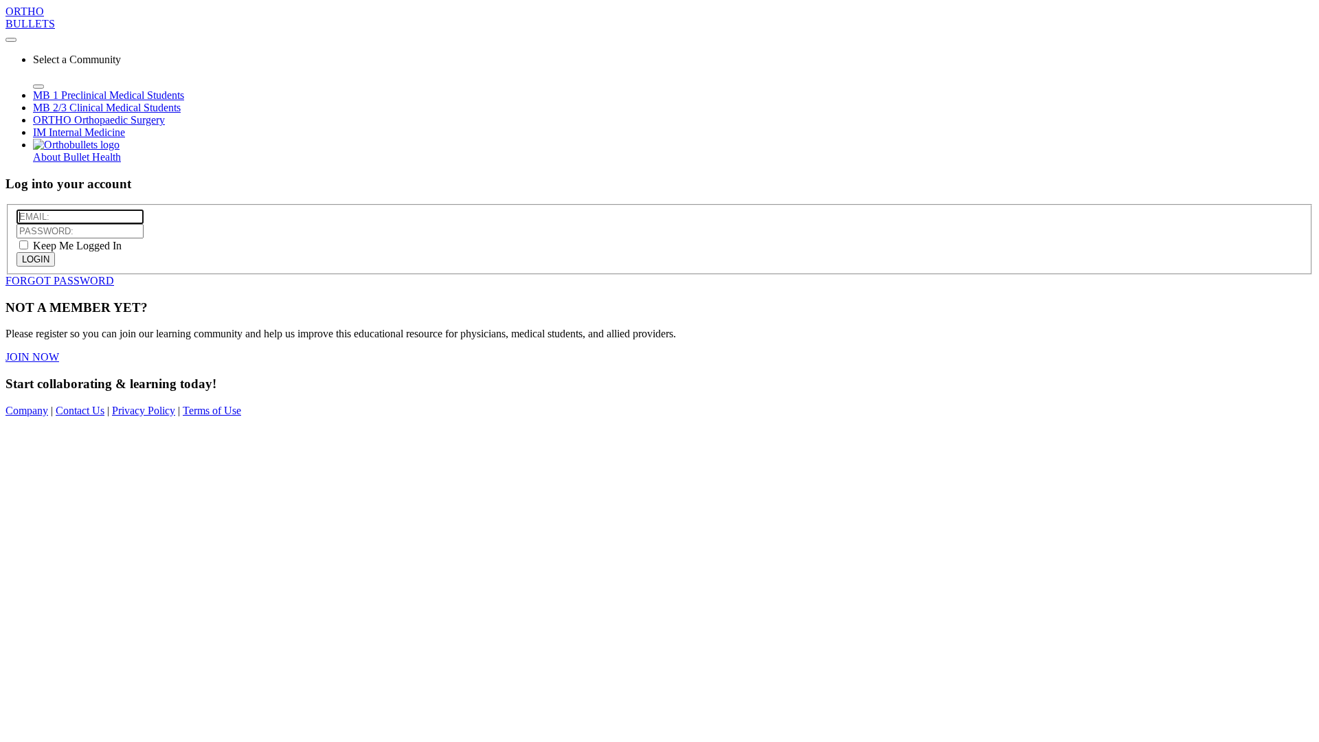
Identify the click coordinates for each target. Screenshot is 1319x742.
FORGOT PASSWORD (59, 280)
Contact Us (80, 410)
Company (26, 410)
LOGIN (35, 259)
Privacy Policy (143, 410)
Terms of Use (212, 410)
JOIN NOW (32, 357)
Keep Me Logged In (76, 245)
